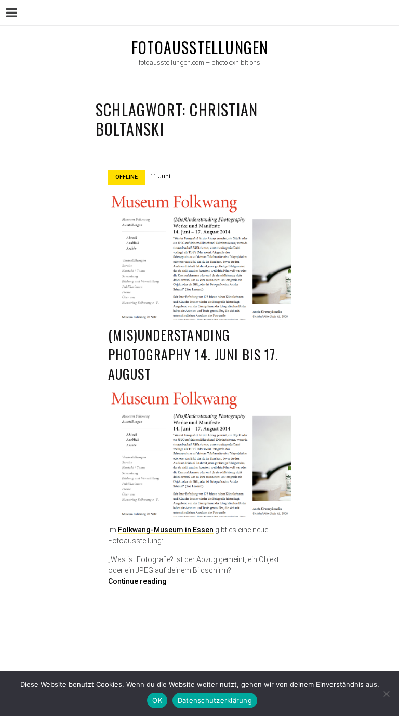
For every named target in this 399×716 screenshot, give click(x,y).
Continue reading (137, 581)
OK (157, 700)
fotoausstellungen (199, 47)
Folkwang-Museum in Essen (166, 530)
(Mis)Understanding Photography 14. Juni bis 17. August (193, 354)
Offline (126, 177)
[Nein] (386, 693)
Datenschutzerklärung (215, 700)
